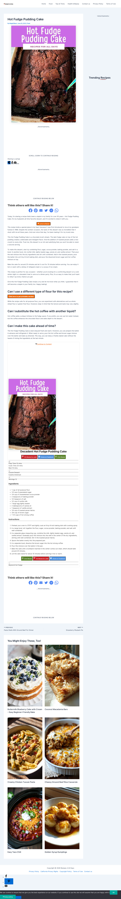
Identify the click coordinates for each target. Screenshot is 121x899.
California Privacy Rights (49, 871)
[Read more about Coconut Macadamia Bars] (62, 675)
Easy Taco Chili (14, 852)
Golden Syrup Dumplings (56, 852)
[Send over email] (6, 887)
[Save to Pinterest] (9, 881)
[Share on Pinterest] (36, 210)
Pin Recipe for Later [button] (30, 457)
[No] (18, 897)
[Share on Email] (41, 210)
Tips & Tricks (60, 4)
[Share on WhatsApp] (56, 210)
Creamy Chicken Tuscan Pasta (21, 782)
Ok (114, 892)
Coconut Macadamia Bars (56, 709)
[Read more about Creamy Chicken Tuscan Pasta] (25, 748)
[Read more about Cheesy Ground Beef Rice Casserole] (62, 748)
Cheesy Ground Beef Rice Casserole (61, 782)
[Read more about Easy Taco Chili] (25, 818)
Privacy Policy (98, 4)
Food (50, 4)
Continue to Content (44, 344)
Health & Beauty (73, 4)
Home (44, 4)
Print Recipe (61, 457)
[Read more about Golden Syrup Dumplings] (62, 818)
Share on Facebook (47, 457)
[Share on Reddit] (51, 210)
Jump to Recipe (44, 224)
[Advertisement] (43, 141)
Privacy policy (8, 897)
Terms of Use (111, 4)
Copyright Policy (66, 871)
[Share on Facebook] (30, 210)
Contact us (86, 4)
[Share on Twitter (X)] (46, 210)
